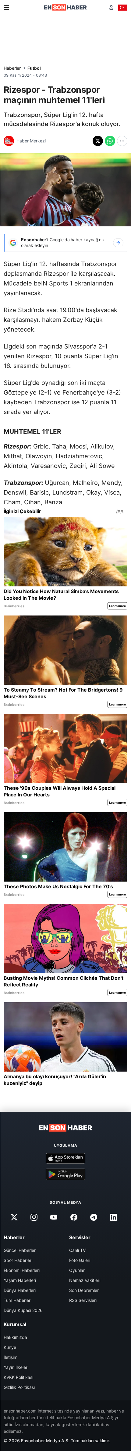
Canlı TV (77, 1250)
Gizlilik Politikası (19, 1387)
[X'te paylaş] (98, 141)
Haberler (12, 68)
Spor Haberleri (18, 1260)
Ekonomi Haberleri (22, 1270)
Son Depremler (84, 1290)
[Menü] (6, 7)
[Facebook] (74, 1217)
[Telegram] (94, 1217)
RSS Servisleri (83, 1300)
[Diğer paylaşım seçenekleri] (122, 141)
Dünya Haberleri (20, 1290)
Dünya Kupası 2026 (23, 1310)
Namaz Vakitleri (84, 1280)
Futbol (34, 68)
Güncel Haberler (20, 1250)
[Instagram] (34, 1217)
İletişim (10, 1357)
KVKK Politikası (18, 1377)
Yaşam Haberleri (20, 1280)
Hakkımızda (15, 1337)
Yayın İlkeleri (16, 1367)
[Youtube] (54, 1217)
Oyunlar (77, 1270)
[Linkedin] (113, 1217)
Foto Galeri (79, 1260)
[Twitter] (14, 1217)
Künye (10, 1347)
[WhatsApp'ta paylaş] (110, 141)
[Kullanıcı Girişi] (111, 7)
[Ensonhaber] (65, 7)
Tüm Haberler (17, 1300)
